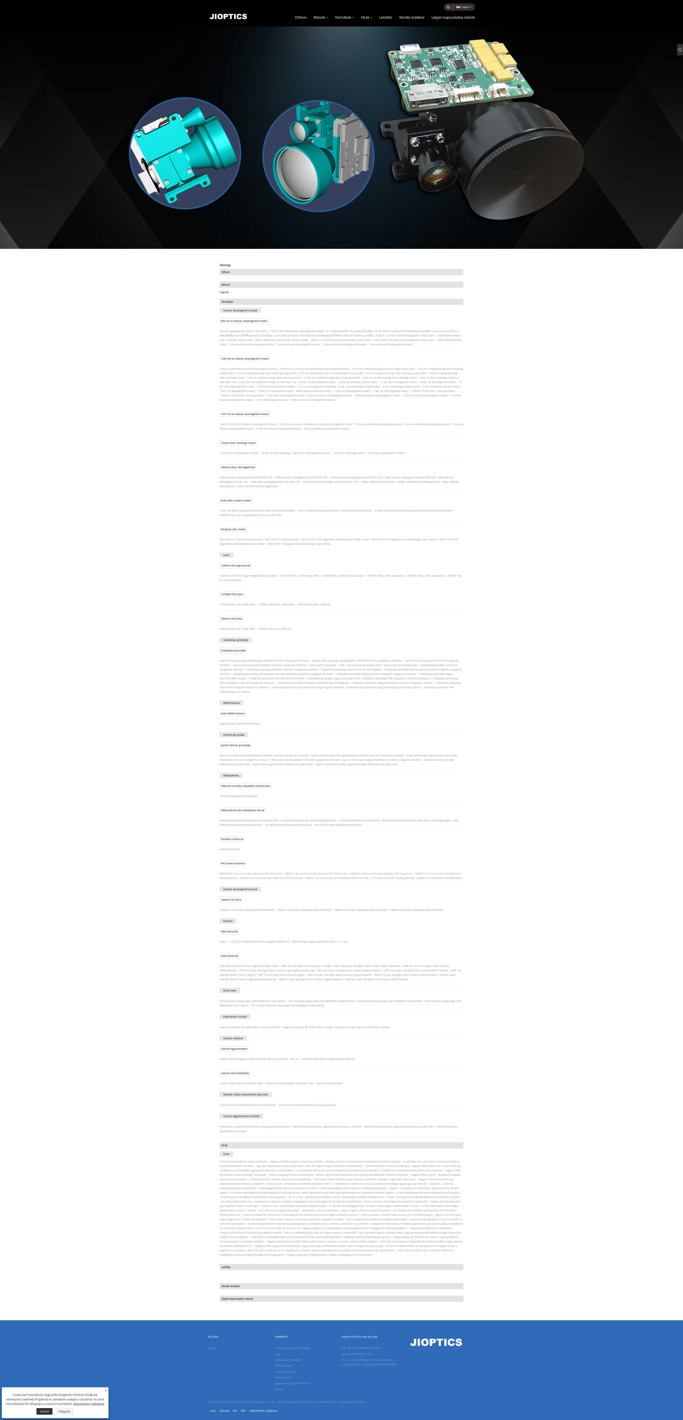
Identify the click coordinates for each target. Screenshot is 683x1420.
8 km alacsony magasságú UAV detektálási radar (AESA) (252, 1001)
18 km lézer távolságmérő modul (239, 453)
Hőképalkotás (231, 775)
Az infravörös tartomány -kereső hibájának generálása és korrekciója (337, 1170)
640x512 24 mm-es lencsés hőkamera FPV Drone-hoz (316, 873)
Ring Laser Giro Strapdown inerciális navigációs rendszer (306, 759)
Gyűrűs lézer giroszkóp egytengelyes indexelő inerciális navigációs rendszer (357, 660)
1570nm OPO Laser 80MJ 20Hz (238, 604)
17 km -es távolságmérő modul (398, 382)
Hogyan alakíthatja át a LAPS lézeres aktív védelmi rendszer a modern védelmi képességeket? (322, 1241)
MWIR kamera (231, 703)
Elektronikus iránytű (235, 1016)
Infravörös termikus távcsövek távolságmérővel (308, 820)
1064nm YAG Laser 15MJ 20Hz (237, 628)
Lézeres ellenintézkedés (235, 1073)
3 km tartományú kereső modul (441, 386)
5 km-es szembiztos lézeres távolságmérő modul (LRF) (331, 373)
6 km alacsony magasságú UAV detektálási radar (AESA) (389, 1001)
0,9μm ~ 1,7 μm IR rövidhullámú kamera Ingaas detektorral (254, 941)
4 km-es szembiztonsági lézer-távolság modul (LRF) (396, 373)
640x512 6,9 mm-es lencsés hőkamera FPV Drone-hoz (271, 878)
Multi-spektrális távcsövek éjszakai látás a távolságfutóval (416, 820)
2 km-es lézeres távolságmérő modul (345, 344)
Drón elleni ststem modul (236, 500)
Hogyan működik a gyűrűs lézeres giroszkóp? (296, 1161)
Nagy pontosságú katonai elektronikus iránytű (362, 1027)
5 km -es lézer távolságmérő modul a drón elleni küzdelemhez (335, 510)
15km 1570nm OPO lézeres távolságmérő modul (248, 424)
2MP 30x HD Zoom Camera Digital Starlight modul (249, 966)
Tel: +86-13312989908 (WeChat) (361, 1348)
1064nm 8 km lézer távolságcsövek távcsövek (360, 909)
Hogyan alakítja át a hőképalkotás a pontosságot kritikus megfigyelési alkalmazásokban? (355, 1228)
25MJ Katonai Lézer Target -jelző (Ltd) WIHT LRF (330, 481)
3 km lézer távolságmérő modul (386, 453)
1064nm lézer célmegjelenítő (238, 467)
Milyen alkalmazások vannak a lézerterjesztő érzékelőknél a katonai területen (362, 1174)
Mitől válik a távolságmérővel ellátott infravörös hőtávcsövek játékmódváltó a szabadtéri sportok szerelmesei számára (321, 1237)
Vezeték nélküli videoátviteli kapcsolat (245, 1094)
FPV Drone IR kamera (233, 863)
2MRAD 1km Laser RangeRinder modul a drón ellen (251, 515)
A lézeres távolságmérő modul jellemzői (243, 1161)
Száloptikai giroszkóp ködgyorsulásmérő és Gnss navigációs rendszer (392, 682)
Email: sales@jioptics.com (357, 1354)
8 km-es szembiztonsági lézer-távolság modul (390, 377)
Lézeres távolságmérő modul (240, 310)
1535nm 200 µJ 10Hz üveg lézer (425, 575)
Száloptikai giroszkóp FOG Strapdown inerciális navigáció (396, 678)
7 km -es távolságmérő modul (391, 391)
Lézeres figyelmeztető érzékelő (241, 1116)
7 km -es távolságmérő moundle (317, 386)
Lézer (226, 555)
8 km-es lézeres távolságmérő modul (313, 400)
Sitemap (224, 1410)
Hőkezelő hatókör (230, 849)
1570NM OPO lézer (232, 594)
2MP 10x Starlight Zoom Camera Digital (281, 975)
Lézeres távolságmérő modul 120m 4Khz (244, 331)
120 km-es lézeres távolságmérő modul (379, 424)
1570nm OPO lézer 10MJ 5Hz (314, 604)
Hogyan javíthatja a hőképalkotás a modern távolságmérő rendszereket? (329, 1254)
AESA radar (230, 990)
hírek (224, 1145)
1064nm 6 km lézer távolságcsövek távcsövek (416, 909)
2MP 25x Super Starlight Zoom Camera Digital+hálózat (349, 970)
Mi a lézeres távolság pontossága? (279, 1210)
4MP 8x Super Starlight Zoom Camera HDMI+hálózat (405, 975)
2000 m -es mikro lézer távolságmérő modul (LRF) (405, 335)
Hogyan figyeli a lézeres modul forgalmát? (366, 1210)
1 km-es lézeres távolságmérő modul (391, 344)
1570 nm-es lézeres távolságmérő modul (245, 414)
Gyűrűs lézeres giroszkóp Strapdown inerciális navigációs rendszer (382, 759)
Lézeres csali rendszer (329, 1083)
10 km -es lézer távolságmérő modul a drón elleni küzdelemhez (257, 510)
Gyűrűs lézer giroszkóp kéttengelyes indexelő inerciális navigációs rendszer (264, 660)
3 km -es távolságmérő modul (237, 391)
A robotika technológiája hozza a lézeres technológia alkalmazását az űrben (374, 1206)
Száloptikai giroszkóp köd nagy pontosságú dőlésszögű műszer (384, 687)
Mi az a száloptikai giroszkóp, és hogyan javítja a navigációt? (320, 1232)
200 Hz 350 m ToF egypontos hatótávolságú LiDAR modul (335, 539)
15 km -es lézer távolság (275, 453)
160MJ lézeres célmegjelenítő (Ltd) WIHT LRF (301, 477)
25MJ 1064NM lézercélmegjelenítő (257, 486)
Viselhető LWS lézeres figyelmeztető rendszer (328, 1059)
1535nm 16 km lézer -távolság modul (433, 391)
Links (213, 1410)
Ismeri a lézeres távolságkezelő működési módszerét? (395, 1201)
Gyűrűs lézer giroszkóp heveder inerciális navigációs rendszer (270, 665)
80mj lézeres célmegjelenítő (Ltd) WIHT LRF (410, 477)
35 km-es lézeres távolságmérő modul (326, 428)
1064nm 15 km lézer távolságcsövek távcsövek (247, 909)
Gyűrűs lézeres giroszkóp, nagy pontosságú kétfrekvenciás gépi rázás (357, 764)
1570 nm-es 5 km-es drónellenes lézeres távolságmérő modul (316, 424)
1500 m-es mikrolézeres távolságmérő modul (297, 331)
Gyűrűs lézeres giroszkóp (235, 745)
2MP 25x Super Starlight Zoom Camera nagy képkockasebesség (276, 970)
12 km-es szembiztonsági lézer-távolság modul (332, 377)
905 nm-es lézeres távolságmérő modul (244, 321)
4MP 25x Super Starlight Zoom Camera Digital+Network (367, 966)
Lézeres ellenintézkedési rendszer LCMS (290, 1083)
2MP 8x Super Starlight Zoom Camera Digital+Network (311, 979)
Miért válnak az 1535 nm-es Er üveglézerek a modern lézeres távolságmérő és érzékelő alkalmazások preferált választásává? (321, 1250)
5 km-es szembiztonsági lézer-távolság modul (274, 377)
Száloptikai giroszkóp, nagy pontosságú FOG (333, 678)
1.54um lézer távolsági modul (238, 443)
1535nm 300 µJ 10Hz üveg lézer (385, 575)
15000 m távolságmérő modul (275, 391)
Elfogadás (64, 1411)
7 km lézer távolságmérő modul (285, 395)
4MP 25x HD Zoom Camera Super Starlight (307, 966)
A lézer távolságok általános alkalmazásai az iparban (428, 1192)
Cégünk (224, 292)
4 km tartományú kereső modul (401, 386)
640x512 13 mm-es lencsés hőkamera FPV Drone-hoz (381, 873)
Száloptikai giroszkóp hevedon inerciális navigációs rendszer (282, 669)
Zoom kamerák (229, 956)
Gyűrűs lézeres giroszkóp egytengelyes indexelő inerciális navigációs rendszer (357, 755)
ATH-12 (294, 1059)
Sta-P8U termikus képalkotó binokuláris (288, 825)
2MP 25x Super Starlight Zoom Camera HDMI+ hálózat (416, 970)
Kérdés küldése (230, 1286)
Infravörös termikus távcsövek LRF (359, 820)
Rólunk (225, 284)
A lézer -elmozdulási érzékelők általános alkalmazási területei (423, 1197)
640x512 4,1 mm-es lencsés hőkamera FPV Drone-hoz (337, 878)
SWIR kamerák (229, 931)
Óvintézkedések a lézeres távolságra (387, 1166)
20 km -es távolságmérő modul (318, 382)
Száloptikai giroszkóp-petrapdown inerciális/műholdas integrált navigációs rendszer (283, 674)
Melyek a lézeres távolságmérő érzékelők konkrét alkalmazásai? (362, 1161)
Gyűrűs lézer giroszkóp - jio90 (326, 665)
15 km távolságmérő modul (272, 400)
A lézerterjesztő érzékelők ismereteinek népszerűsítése (253, 1197)
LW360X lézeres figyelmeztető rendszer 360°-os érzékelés (254, 1059)
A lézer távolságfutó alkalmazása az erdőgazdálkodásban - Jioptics (358, 1188)
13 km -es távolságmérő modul (438, 382)
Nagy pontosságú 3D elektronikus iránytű (307, 1027)
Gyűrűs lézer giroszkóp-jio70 (364, 665)
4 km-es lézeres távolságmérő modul (252, 344)
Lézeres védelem (233, 1038)
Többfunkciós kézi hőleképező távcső (242, 810)
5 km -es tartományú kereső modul (359, 386)
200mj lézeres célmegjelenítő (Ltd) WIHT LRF (246, 477)
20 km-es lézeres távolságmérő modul (377, 395)
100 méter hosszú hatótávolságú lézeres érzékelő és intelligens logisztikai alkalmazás (365, 1179)
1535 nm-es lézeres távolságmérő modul (245, 358)
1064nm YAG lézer (231, 618)
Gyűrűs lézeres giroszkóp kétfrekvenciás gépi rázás (283, 764)
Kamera (227, 921)
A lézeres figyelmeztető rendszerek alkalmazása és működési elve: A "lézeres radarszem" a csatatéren (308, 1223)
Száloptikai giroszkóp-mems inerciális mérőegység (351, 669)
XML (243, 1410)
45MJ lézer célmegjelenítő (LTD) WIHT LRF (275, 481)
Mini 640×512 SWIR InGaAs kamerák (241, 539)
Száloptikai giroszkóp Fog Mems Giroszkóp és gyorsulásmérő (308, 687)
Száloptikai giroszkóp (235, 640)
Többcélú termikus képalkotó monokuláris (245, 786)
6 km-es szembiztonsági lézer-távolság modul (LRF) (266, 373)
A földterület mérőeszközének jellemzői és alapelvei (411, 1170)
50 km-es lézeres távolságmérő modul (278, 428)
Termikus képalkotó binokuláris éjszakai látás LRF (249, 820)
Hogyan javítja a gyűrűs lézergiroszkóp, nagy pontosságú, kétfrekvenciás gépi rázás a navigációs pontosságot (319, 1246)
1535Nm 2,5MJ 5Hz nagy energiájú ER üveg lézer (248, 575)
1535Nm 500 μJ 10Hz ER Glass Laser (342, 575)
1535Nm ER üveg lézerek (235, 565)
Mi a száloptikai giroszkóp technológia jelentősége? (377, 1219)
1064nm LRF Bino (231, 899)
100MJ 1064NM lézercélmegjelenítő (418, 481)
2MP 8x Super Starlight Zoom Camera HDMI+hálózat (377, 979)
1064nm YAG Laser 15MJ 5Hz (275, 628)
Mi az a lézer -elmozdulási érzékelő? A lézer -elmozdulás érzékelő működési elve (336, 1197)
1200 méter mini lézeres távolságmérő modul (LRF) (403, 340)
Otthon (225, 272)
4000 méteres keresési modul (313, 391)
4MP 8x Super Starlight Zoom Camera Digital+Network (340, 975)
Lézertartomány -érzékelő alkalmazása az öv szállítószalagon (397, 1214)
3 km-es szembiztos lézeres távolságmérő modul (248, 368)
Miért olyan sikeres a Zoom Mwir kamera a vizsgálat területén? (307, 1219)
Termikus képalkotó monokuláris (239, 796)
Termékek (227, 301)
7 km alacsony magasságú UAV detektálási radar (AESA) (320, 1001)
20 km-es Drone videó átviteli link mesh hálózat (248, 1105)
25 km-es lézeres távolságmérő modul (329, 395)
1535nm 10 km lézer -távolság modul (242, 395)
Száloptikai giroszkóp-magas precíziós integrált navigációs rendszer (376, 674)
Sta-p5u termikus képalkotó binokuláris (338, 825)
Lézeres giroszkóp (233, 734)
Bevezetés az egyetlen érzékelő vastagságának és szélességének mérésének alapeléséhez (308, 1201)
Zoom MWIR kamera (233, 713)
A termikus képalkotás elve (236, 1201)
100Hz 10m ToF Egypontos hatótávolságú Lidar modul (299, 543)
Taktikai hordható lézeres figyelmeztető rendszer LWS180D (398, 1126)
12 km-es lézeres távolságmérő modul (425, 395)
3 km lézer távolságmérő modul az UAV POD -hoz (268, 382)
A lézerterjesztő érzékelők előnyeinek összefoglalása (280, 1179)
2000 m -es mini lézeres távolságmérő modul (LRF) (340, 340)
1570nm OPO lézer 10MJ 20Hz (276, 604)
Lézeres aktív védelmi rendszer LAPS (241, 1083)
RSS (235, 1410)
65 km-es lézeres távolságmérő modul (427, 424)
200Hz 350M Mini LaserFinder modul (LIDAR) (281, 340)
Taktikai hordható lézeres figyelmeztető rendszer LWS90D (327, 1126)
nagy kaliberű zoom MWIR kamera (240, 723)
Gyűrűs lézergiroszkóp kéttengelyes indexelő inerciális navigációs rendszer (264, 755)
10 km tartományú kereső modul (358, 382)
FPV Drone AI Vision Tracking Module (393, 878)
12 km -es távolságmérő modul (352, 391)
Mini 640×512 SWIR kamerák (282, 539)
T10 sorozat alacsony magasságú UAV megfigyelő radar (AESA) (287, 1005)
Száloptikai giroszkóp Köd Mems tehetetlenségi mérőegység (312, 682)
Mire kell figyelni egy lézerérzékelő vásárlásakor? (334, 1166)
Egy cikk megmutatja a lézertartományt (279, 1166)
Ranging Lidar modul (233, 529)
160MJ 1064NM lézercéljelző (378, 481)
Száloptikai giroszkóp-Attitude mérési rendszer (277, 678)
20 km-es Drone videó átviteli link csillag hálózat (307, 1105)
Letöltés (226, 1267)
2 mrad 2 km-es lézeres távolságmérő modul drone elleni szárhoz (414, 510)
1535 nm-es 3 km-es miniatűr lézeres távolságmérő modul (314, 368)
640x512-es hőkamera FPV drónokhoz (440, 878)
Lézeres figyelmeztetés (234, 1048)
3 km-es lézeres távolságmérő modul (298, 344)
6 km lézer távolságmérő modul (311, 453)
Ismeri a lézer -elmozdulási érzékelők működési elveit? (299, 1183)
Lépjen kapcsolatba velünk (237, 1298)
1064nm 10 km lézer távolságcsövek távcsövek (304, 909)
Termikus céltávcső (232, 839)
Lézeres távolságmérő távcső (240, 889)
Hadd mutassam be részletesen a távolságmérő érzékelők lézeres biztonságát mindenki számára (300, 1214)
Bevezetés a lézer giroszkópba (320, 1210)
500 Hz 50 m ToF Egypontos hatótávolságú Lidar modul (404, 539)
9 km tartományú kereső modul (276, 386)
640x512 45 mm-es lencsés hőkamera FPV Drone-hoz (251, 873)
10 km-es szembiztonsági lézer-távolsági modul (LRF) (383, 368)
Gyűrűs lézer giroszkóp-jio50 (400, 665)
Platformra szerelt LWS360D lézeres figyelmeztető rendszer (255, 1126)
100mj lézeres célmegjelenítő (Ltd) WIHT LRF (356, 477)
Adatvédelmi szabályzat (263, 1410)
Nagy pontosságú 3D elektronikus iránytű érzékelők (250, 1027)
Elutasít (44, 1411)
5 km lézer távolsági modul (349, 453)
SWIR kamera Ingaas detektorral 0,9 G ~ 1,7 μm (319, 941)
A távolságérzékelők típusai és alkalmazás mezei (287, 1188)
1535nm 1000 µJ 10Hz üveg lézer (299, 575)
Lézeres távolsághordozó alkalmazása (291, 1174)
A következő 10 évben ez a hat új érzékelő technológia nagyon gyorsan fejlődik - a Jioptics (387, 1183)
